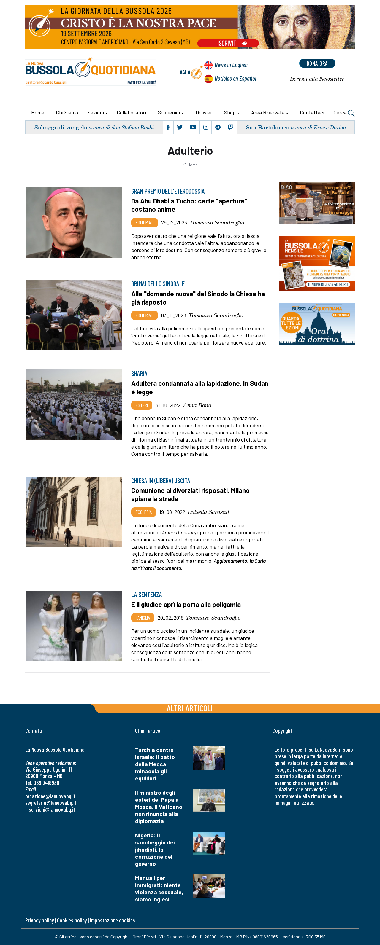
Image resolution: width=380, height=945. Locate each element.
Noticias (235, 78)
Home (37, 112)
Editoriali (144, 222)
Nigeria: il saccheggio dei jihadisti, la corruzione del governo (155, 849)
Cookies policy (72, 920)
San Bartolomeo (267, 127)
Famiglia (143, 617)
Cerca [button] (341, 112)
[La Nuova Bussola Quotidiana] (91, 72)
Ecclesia (144, 512)
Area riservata (267, 112)
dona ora (317, 63)
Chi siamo (67, 112)
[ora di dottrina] (317, 324)
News (231, 64)
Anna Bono (197, 405)
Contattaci (312, 112)
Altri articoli (190, 708)
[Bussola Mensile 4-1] (317, 203)
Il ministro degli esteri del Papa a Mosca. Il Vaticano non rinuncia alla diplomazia (158, 806)
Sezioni (96, 112)
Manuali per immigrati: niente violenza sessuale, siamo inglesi (159, 888)
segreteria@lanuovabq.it (50, 802)
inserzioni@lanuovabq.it (50, 809)
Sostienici (169, 112)
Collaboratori (131, 112)
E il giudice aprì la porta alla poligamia (186, 604)
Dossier (204, 112)
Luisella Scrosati (208, 512)
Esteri (142, 405)
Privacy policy (39, 920)
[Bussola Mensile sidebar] (317, 263)
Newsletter (317, 79)
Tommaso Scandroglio (216, 222)
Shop (230, 112)
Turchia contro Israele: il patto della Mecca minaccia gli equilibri (155, 764)
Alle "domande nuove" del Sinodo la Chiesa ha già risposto (198, 297)
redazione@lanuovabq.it (50, 796)
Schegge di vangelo (60, 127)
